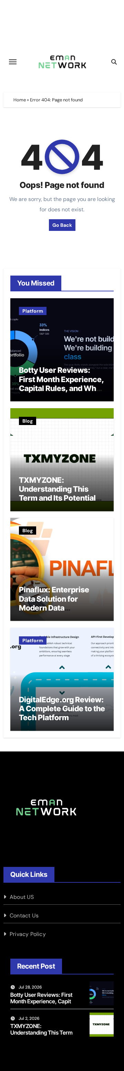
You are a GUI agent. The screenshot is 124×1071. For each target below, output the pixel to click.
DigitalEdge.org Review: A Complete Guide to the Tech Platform (62, 708)
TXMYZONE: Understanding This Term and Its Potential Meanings (57, 494)
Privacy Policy (28, 934)
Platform (32, 311)
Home (19, 100)
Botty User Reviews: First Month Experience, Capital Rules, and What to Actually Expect (61, 384)
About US (22, 897)
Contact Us (24, 915)
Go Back (62, 225)
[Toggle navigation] (13, 61)
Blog (27, 421)
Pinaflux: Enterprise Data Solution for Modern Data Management (54, 603)
